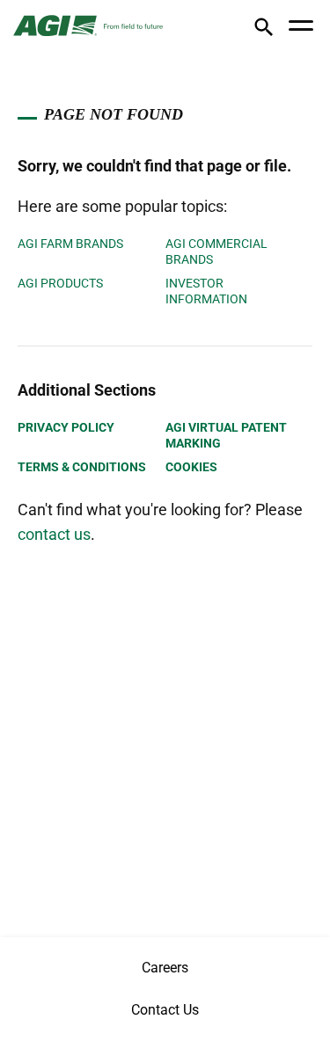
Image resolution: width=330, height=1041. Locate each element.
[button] (263, 30)
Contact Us (165, 1009)
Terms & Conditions (82, 467)
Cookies (191, 467)
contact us (54, 534)
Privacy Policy (66, 427)
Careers (165, 967)
